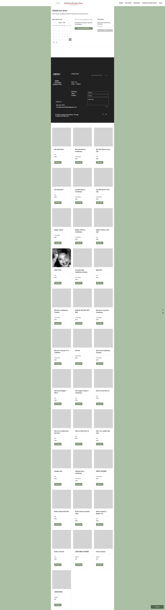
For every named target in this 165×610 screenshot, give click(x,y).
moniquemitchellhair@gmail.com (66, 107)
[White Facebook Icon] (103, 114)
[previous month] (54, 23)
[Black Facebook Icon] (163, 310)
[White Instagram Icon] (106, 114)
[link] (61, 149)
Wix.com (66, 116)
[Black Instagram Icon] (163, 313)
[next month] (69, 23)
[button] (57, 162)
